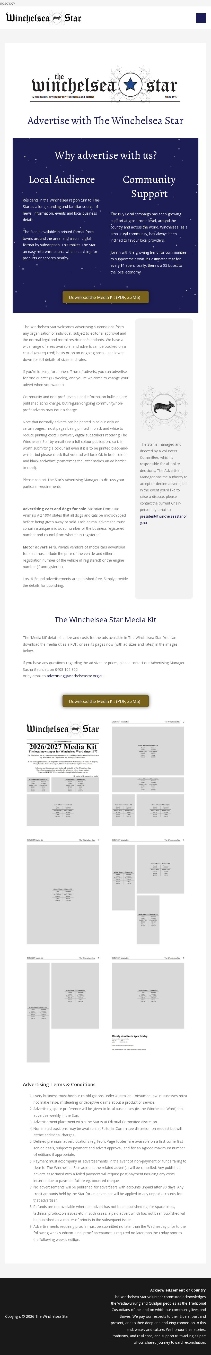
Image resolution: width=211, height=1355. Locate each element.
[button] (106, 297)
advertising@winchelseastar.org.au (75, 675)
